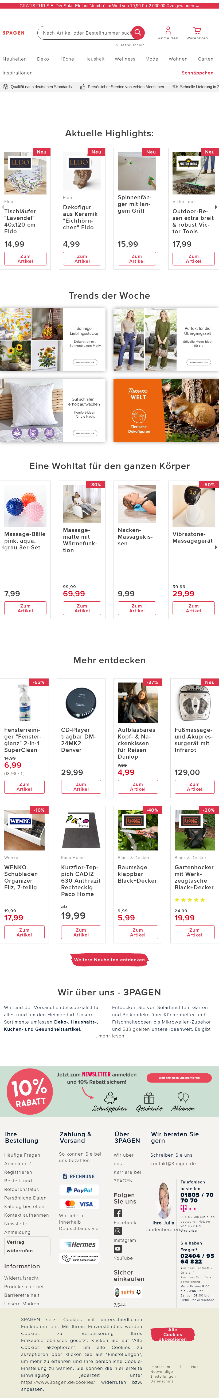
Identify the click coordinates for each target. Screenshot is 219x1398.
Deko (43, 59)
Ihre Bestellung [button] (21, 1137)
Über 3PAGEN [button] (127, 1137)
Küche (67, 59)
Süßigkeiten (136, 1029)
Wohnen (178, 59)
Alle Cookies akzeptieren (173, 1334)
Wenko (11, 857)
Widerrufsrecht (21, 1278)
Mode (152, 59)
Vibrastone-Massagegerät (193, 538)
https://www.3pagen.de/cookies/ (58, 1382)
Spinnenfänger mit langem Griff (135, 204)
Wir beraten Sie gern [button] (175, 1137)
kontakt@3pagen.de (173, 1164)
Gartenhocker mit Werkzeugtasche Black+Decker (194, 877)
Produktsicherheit (24, 1287)
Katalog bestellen (24, 1206)
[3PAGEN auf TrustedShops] (128, 1292)
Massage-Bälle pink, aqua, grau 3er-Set (25, 541)
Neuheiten (15, 59)
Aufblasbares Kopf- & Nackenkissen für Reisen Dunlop (136, 743)
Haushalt (94, 59)
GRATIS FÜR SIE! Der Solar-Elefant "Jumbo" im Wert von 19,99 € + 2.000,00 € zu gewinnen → (109, 5)
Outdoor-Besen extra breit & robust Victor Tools (193, 221)
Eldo (67, 197)
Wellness (125, 59)
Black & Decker (134, 857)
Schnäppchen (198, 73)
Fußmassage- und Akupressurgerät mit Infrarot (194, 740)
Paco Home (73, 857)
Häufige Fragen (22, 1155)
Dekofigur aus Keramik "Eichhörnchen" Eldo (80, 217)
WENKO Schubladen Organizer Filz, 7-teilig (21, 877)
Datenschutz (162, 1381)
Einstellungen (163, 1376)
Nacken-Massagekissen (135, 537)
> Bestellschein (130, 45)
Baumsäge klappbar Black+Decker (137, 874)
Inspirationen (18, 73)
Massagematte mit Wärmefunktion (80, 540)
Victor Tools (185, 201)
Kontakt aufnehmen (26, 1215)
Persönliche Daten (25, 1198)
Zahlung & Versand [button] (76, 1137)
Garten (206, 59)
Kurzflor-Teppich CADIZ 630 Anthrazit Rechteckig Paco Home (81, 881)
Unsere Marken (22, 1304)
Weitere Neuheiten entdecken (109, 960)
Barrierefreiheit (22, 1295)
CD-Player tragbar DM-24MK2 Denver (78, 740)
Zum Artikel (25, 258)
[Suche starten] (138, 33)
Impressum (160, 1367)
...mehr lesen (109, 1036)
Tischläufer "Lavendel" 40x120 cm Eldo (20, 221)
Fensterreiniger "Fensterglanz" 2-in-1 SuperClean (22, 740)
